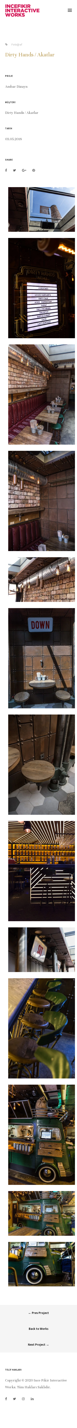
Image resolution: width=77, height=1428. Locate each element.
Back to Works (38, 1329)
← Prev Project (38, 1313)
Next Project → (38, 1344)
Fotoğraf (16, 44)
